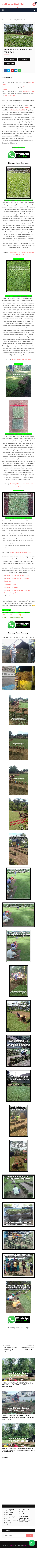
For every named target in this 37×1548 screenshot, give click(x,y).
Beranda (4, 20)
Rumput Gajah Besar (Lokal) (25, 1510)
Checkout (10, 63)
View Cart (24, 59)
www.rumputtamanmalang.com (13, 617)
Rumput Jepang (23, 1516)
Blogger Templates (28, 1545)
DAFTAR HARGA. (11, 96)
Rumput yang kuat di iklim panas (22, 359)
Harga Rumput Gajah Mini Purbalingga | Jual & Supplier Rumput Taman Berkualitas (18, 1384)
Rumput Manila (8, 1512)
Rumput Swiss (8, 1514)
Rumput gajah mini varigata (17, 576)
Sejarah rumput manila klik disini (20, 552)
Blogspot (12, 1545)
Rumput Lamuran (24, 1514)
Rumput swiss (10, 584)
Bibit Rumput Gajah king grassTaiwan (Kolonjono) (11, 1522)
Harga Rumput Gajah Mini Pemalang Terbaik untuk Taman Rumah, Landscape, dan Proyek (18, 1417)
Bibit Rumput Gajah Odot (9, 1517)
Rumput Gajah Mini (9, 1510)
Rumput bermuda (11, 587)
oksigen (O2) (28, 107)
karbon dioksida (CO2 (18, 110)
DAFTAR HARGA (28, 91)
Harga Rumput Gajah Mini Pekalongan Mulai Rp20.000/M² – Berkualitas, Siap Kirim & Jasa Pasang (18, 1450)
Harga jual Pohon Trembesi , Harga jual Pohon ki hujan (25, 1520)
